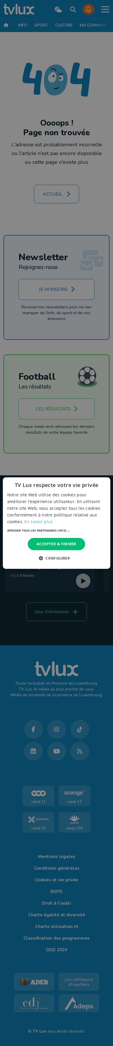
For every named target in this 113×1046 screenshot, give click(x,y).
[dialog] (56, 523)
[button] (56, 530)
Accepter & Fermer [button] (56, 543)
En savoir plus (38, 521)
